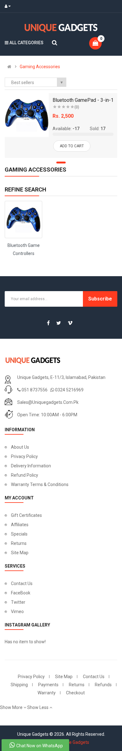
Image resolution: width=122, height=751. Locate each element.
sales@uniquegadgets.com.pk (48, 402)
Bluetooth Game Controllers (24, 249)
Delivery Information (31, 465)
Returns (19, 543)
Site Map (19, 552)
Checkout (75, 692)
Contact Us (22, 583)
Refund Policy (24, 475)
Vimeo (17, 611)
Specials (19, 533)
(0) (76, 107)
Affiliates (19, 524)
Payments (48, 684)
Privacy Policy (24, 456)
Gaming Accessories (40, 66)
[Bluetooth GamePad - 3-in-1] (27, 115)
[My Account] (9, 6)
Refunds (103, 684)
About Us (20, 447)
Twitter (18, 602)
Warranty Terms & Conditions (40, 484)
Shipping (19, 684)
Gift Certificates (26, 515)
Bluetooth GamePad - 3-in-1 (83, 100)
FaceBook (20, 592)
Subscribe (100, 299)
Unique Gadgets (73, 742)
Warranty (47, 692)
